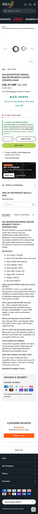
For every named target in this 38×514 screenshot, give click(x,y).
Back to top (19, 450)
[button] (30, 4)
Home (3, 27)
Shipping (13, 91)
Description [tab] (6, 215)
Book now (9, 175)
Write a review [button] (19, 435)
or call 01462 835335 (20, 175)
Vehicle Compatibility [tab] (21, 215)
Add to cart (26, 139)
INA (3, 69)
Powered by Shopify (18, 509)
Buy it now (19, 145)
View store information (12, 158)
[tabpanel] (19, 294)
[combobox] (19, 11)
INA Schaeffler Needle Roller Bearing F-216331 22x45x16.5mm (18, 28)
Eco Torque (9, 509)
